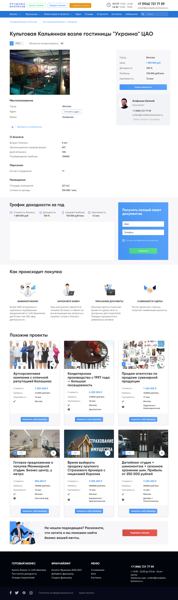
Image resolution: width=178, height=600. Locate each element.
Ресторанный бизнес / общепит (60, 21)
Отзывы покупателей (23, 577)
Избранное (132, 14)
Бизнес (13, 14)
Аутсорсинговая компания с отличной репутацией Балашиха (32, 377)
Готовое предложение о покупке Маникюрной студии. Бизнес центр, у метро (33, 468)
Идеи (78, 14)
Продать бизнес (58, 5)
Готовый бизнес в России (23, 21)
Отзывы (89, 14)
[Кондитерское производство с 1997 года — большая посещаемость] (89, 354)
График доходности (143, 87)
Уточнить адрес (72, 111)
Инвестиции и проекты (56, 14)
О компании (97, 569)
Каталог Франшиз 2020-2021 (66, 569)
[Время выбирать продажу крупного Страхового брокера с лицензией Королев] (89, 443)
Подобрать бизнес (139, 532)
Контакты (117, 14)
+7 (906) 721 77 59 (151, 4)
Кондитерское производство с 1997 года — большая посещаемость (89, 379)
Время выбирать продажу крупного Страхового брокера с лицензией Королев (86, 468)
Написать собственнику (35, 419)
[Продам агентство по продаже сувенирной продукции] (143, 354)
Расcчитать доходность (24, 573)
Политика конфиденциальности (56, 592)
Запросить (143, 251)
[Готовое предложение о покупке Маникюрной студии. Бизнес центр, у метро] (35, 443)
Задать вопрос (87, 592)
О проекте (102, 14)
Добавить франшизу (62, 573)
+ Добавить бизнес (80, 5)
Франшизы (32, 14)
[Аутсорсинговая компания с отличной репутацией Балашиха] (35, 354)
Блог (93, 573)
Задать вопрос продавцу (146, 119)
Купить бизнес (36, 5)
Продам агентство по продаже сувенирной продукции (139, 377)
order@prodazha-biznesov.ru (153, 7)
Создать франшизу (61, 577)
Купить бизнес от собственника (29, 569)
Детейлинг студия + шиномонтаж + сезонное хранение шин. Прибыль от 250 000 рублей (142, 468)
